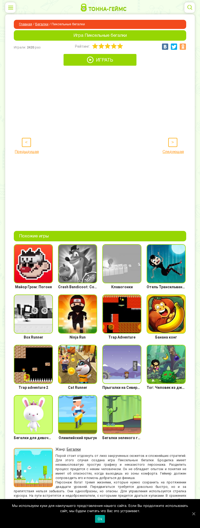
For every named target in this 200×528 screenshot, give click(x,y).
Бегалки (41, 24)
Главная (25, 24)
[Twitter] (174, 47)
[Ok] (193, 513)
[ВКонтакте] (165, 47)
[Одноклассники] (183, 47)
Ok (100, 519)
